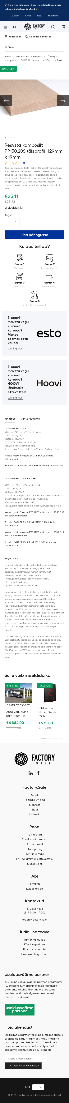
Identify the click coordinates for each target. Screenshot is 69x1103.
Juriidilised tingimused (34, 954)
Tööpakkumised (34, 800)
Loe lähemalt (22, 997)
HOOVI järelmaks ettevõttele (34, 859)
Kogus (8, 215)
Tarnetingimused (34, 939)
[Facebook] (38, 773)
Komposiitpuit (40, 56)
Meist (28, 16)
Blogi (39, 16)
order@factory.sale (34, 919)
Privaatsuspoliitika (34, 949)
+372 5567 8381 (34, 909)
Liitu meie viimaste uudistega (23, 1065)
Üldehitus (19, 56)
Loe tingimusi (15, 348)
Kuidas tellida (34, 888)
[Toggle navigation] (5, 26)
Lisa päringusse (34, 235)
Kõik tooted (34, 834)
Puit (28, 56)
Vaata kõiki (14, 37)
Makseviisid (34, 863)
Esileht (8, 56)
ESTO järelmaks (34, 854)
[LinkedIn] (30, 773)
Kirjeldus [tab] (10, 418)
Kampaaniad (34, 844)
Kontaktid (53, 16)
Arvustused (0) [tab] (30, 418)
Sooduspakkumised (40, 37)
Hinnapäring (34, 849)
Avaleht (15, 16)
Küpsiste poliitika (34, 944)
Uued (11, 47)
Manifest (34, 805)
